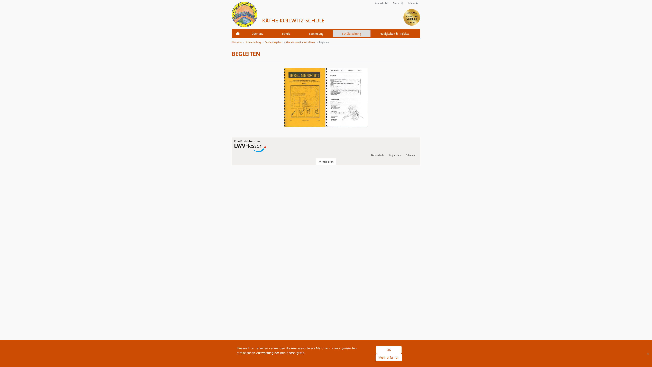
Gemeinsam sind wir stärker (300, 42)
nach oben (328, 161)
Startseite (238, 33)
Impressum (395, 155)
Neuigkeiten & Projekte (394, 34)
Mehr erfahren (388, 357)
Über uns (257, 34)
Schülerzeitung (351, 34)
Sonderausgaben (273, 42)
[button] (398, 3)
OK (389, 350)
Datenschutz (377, 155)
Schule (286, 34)
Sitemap (410, 155)
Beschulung (316, 34)
